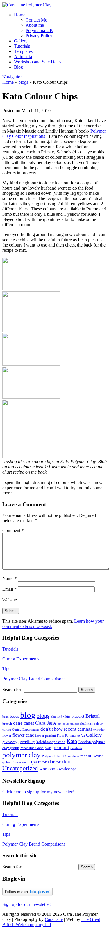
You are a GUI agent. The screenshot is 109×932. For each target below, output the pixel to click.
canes (29, 723)
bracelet (78, 716)
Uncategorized (20, 768)
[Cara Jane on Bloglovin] (27, 894)
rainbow (73, 756)
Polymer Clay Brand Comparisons (33, 678)
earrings (85, 729)
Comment (13, 530)
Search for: (12, 689)
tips (33, 762)
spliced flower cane (15, 762)
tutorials (59, 762)
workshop (48, 769)
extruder (99, 729)
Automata (23, 56)
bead (5, 716)
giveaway (9, 742)
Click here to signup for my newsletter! (38, 791)
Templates (23, 51)
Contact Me (36, 19)
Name (9, 578)
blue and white (60, 716)
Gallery (21, 40)
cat (59, 723)
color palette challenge (77, 723)
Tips (6, 668)
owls (48, 748)
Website (9, 599)
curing (6, 729)
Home (19, 14)
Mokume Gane (32, 748)
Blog (18, 67)
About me (35, 25)
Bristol (92, 716)
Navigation (12, 76)
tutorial (44, 761)
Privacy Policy (39, 35)
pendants (76, 748)
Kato (72, 741)
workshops (67, 769)
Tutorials (22, 46)
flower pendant (45, 735)
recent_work (91, 756)
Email (9, 589)
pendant (61, 747)
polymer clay (21, 755)
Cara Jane (45, 723)
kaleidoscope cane (50, 742)
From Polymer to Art (71, 735)
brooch (7, 724)
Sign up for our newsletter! (26, 904)
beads (14, 716)
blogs (23, 82)
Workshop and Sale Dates (37, 61)
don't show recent (58, 729)
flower (6, 735)
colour (98, 723)
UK (70, 762)
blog (27, 714)
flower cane (23, 735)
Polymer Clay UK (54, 756)
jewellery (27, 741)
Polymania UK (39, 30)
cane (18, 723)
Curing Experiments (20, 658)
